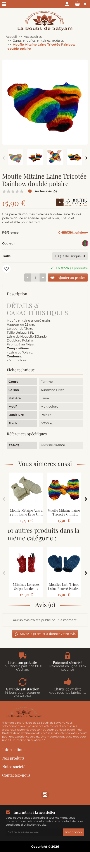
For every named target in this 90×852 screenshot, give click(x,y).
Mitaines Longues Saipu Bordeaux (26, 586)
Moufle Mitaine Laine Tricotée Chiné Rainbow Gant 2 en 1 (64, 514)
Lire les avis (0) (45, 191)
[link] (45, 794)
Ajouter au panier (71, 277)
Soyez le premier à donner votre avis (48, 634)
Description (17, 293)
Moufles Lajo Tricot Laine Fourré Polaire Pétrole (64, 588)
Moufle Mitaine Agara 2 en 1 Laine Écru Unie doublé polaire (26, 514)
